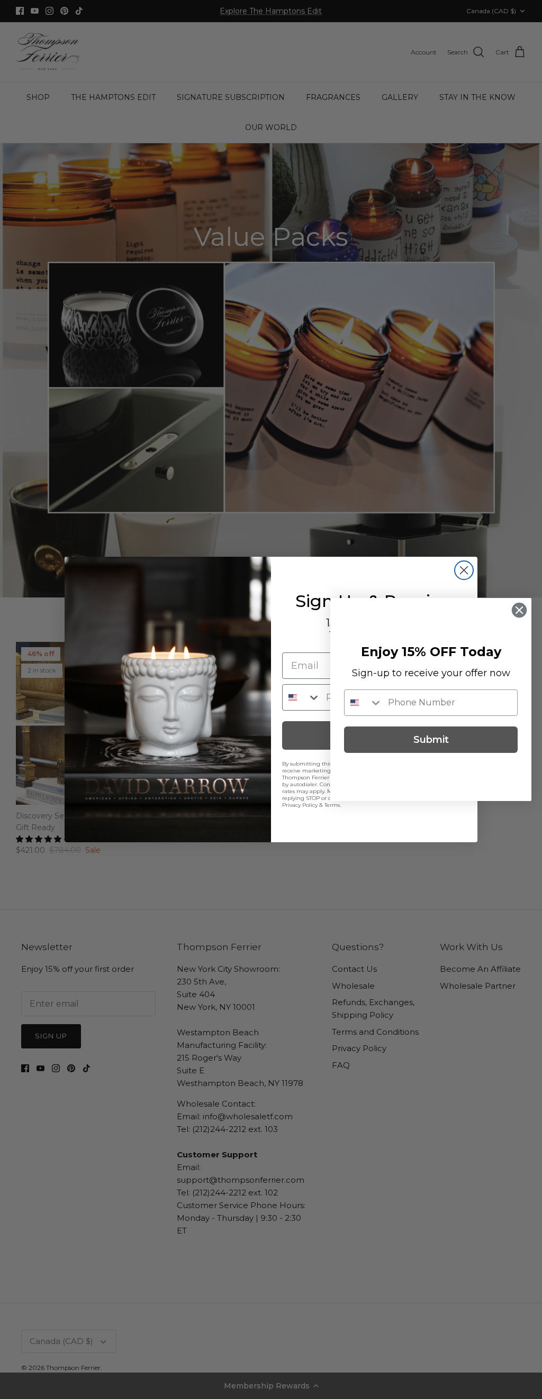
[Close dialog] (464, 570)
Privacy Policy (300, 805)
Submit (431, 739)
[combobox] (302, 697)
